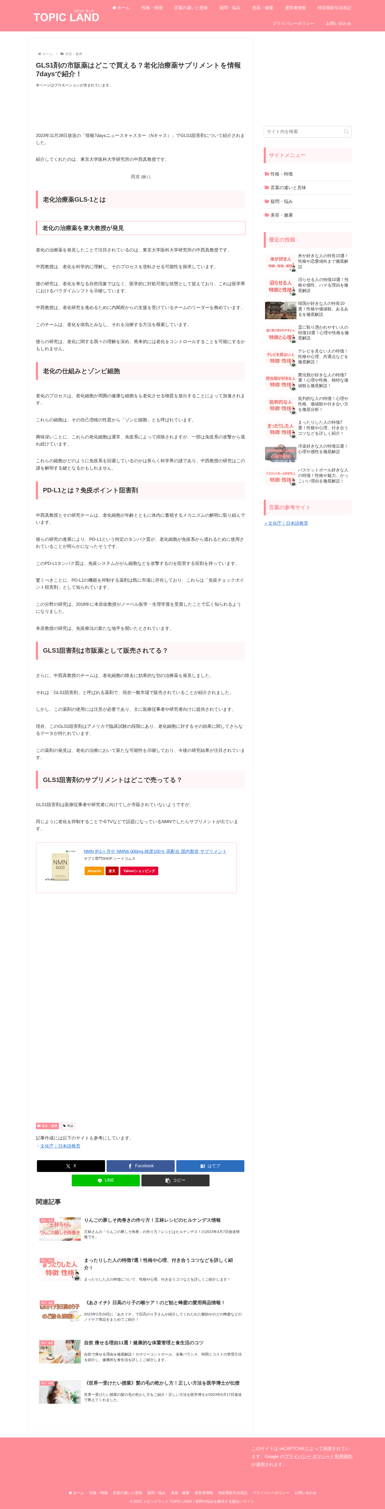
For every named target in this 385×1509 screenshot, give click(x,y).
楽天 (112, 871)
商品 (70, 1126)
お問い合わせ (306, 1493)
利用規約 (344, 1456)
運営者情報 (204, 1493)
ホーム (78, 1493)
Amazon (94, 871)
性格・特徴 (98, 1493)
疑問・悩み (156, 1493)
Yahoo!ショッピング (139, 871)
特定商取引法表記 (233, 1493)
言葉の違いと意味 (127, 1493)
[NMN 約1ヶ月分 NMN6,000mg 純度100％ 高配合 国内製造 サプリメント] (60, 865)
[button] (175, 1180)
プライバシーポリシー (271, 1493)
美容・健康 (49, 1126)
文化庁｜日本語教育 (60, 1146)
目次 (135, 176)
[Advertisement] (140, 110)
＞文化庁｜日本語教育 (286, 523)
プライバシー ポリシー (307, 1456)
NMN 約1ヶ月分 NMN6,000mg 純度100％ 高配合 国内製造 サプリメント (155, 851)
